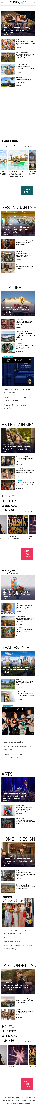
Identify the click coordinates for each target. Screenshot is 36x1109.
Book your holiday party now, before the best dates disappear (17, 748)
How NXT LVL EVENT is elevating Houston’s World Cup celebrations (17, 755)
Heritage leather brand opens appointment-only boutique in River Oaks (15, 987)
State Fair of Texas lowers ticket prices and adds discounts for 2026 (24, 607)
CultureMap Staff (19, 339)
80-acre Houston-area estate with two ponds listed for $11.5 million (25, 682)
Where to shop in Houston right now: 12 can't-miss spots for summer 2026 (17, 931)
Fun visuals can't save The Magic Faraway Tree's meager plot (17, 448)
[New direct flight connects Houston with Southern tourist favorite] (8, 69)
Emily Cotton (5, 865)
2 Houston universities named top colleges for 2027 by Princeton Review (25, 55)
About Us (3, 1097)
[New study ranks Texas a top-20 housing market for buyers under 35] (8, 696)
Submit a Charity (30, 1097)
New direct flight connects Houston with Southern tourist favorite (25, 68)
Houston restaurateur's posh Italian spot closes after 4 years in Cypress (25, 43)
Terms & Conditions (21, 1100)
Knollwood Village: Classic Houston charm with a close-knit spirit (17, 391)
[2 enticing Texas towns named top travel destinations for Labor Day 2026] (8, 621)
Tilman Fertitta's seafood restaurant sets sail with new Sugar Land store (24, 80)
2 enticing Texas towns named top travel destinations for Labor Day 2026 (25, 619)
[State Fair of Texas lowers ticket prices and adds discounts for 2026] (8, 608)
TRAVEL (10, 572)
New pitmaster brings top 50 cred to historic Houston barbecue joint (24, 242)
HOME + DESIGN (18, 839)
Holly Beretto (19, 687)
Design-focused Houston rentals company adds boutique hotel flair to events (25, 886)
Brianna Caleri (19, 464)
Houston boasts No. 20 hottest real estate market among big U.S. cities (16, 669)
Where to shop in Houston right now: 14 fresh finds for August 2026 (25, 1013)
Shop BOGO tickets (26, 554)
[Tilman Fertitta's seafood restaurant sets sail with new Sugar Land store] (8, 82)
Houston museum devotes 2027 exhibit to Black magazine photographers (25, 821)
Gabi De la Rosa (6, 992)
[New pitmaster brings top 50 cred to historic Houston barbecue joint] (8, 244)
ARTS (7, 774)
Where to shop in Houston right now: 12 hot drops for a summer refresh (17, 939)
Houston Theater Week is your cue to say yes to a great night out (25, 483)
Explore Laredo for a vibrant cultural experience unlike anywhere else (24, 631)
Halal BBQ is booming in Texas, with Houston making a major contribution (16, 30)
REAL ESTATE (15, 647)
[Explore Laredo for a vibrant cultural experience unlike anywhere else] (8, 632)
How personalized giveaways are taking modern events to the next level (16, 740)
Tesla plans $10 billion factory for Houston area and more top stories (25, 335)
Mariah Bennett (19, 327)
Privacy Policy (31, 1100)
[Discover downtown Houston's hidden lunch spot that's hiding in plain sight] (8, 267)
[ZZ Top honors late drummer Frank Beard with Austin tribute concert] (8, 461)
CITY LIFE (11, 287)
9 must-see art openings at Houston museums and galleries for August (24, 809)
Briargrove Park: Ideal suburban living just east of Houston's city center (18, 398)
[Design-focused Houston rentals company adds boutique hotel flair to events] (8, 888)
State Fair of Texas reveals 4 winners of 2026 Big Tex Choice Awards (16, 594)
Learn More (27, 190)
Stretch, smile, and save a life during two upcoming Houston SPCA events (25, 346)
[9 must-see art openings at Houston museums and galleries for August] (8, 810)
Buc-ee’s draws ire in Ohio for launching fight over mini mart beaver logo (16, 309)
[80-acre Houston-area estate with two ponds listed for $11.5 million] (8, 684)
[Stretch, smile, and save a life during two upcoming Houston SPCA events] (8, 348)
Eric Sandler (18, 47)
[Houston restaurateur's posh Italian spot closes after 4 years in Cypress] (8, 44)
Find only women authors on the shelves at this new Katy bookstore (24, 322)
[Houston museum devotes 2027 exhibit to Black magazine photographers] (8, 823)
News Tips (11, 1097)
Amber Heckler (19, 60)
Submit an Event (20, 1097)
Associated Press (7, 34)
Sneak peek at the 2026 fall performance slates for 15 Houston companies (14, 796)
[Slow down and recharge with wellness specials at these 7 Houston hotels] (8, 1001)
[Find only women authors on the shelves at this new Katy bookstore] (8, 324)
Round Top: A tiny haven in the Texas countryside (15, 406)
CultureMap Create (20, 271)
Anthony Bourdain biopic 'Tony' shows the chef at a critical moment (25, 472)
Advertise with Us (5, 1100)
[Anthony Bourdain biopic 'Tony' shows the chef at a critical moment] (8, 473)
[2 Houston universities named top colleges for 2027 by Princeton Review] (8, 57)
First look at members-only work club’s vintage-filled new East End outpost (17, 861)
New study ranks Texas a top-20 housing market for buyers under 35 (25, 695)
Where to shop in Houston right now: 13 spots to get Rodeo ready (18, 947)
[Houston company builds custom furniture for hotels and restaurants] (8, 875)
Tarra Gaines (6, 800)
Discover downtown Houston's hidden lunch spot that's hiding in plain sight (25, 266)
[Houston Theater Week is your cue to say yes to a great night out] (8, 485)
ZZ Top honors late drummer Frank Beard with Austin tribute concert (25, 459)
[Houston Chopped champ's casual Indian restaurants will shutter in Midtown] (8, 256)
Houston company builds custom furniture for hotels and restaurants (25, 874)
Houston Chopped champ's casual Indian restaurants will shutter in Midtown (24, 255)
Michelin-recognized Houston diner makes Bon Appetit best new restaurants (16, 229)
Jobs (13, 1100)
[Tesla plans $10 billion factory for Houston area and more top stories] (8, 336)
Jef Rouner (18, 72)
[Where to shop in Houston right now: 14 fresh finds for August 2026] (8, 1014)
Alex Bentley (5, 451)
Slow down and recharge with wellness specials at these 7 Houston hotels (25, 1000)
